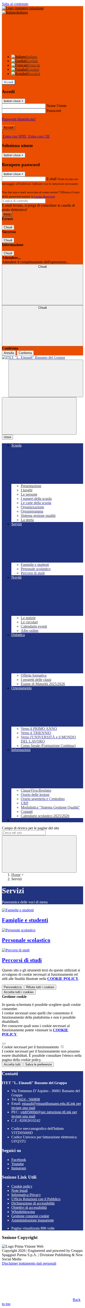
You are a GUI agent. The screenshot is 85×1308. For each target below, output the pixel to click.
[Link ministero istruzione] (23, 8)
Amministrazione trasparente (32, 1220)
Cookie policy (21, 1186)
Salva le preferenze (38, 1064)
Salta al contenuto (15, 4)
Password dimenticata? (19, 119)
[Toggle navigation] (39, 416)
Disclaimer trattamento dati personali (29, 1263)
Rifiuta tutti (40, 987)
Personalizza (12, 987)
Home (16, 875)
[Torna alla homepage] (42, 357)
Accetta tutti (19, 992)
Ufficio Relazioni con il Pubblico (35, 1199)
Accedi (8, 82)
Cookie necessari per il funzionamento (31, 1047)
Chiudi (8, 227)
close (7, 437)
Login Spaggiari (44, 196)
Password (54, 111)
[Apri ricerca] (45, 378)
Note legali (19, 1191)
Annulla (9, 353)
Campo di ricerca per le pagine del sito (30, 828)
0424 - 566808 (29, 1099)
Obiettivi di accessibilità (29, 1207)
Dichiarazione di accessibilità (33, 1203)
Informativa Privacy (26, 1195)
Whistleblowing (23, 1212)
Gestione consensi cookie (30, 1216)
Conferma (25, 353)
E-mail (51, 179)
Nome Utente (57, 106)
